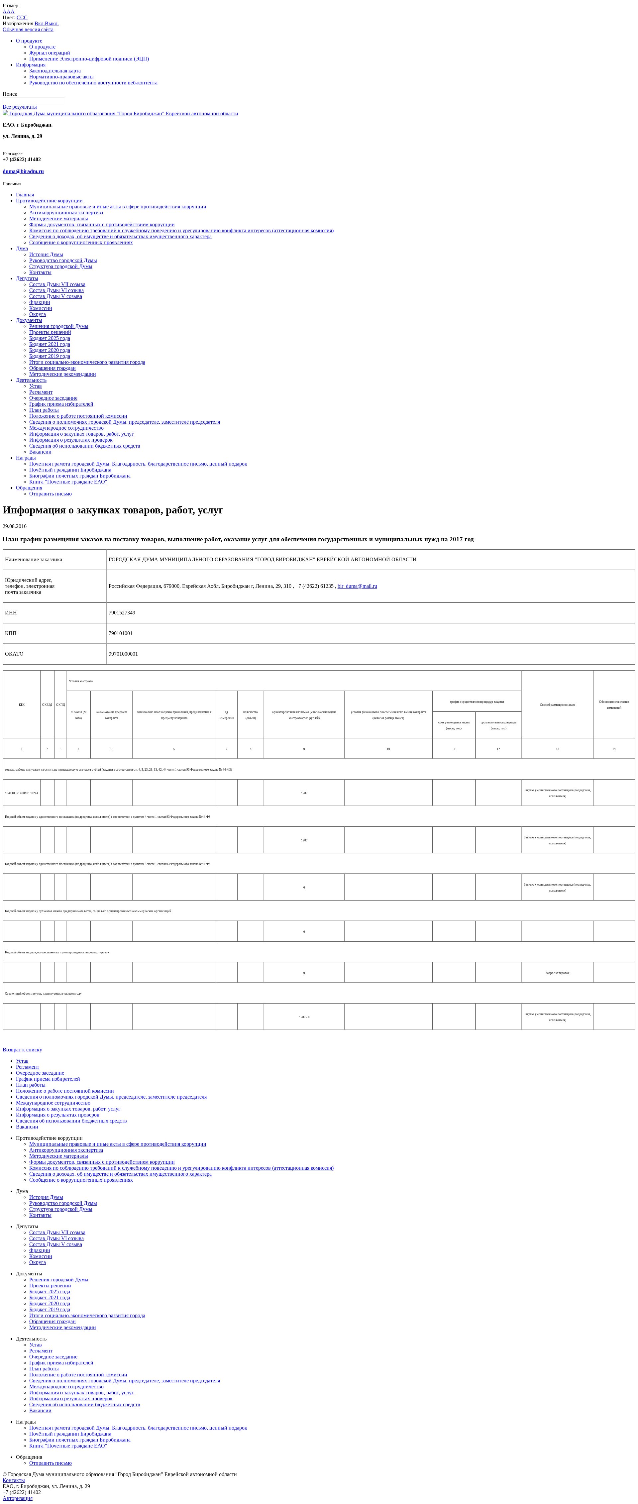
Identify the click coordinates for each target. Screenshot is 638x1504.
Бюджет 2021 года (49, 344)
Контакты (40, 272)
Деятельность (31, 380)
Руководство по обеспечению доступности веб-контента (93, 82)
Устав (35, 386)
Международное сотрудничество (66, 428)
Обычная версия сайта (28, 29)
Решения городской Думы (58, 326)
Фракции (39, 302)
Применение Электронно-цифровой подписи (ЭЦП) (89, 58)
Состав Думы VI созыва (56, 290)
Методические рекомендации (62, 374)
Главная (25, 194)
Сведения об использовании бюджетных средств (84, 446)
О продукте (29, 41)
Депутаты (27, 278)
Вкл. (40, 23)
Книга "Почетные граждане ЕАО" (68, 481)
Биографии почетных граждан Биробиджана (80, 476)
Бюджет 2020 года (49, 350)
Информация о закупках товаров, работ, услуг (81, 434)
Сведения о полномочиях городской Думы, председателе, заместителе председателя (124, 422)
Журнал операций (49, 52)
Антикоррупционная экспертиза (66, 212)
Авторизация (18, 1498)
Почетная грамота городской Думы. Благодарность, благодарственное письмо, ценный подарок (138, 464)
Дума (22, 248)
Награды (26, 458)
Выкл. (52, 23)
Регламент (41, 392)
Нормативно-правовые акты (61, 76)
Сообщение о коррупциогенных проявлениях (81, 242)
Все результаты (20, 107)
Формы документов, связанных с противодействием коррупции (102, 224)
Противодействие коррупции (49, 200)
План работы (44, 410)
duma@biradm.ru (23, 171)
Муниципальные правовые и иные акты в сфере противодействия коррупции (117, 206)
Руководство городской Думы (63, 260)
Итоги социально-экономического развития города (87, 362)
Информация (31, 64)
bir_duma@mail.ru (357, 586)
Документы (29, 320)
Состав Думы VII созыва (57, 284)
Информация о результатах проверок (71, 440)
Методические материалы (58, 218)
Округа (37, 314)
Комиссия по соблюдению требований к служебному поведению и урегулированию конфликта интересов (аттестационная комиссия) (181, 230)
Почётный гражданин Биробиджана (70, 470)
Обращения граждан (52, 368)
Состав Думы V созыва (55, 296)
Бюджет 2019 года (49, 356)
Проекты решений (50, 332)
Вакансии (40, 452)
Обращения (29, 487)
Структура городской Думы (60, 266)
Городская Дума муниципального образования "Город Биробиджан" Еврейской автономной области (123, 113)
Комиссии (40, 308)
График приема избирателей (61, 404)
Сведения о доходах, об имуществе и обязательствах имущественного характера (120, 236)
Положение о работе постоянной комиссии (78, 416)
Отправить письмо (50, 493)
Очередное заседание (53, 398)
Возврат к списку (22, 1049)
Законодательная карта (55, 70)
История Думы (46, 254)
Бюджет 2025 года (49, 338)
